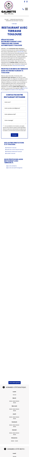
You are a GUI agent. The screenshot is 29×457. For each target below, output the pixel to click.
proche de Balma (12, 166)
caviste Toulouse (11, 153)
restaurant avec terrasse (18, 65)
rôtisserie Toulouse (11, 147)
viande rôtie (20, 51)
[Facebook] (24, 1)
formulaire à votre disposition (16, 89)
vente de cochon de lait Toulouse (15, 149)
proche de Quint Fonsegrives (15, 168)
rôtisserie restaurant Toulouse (14, 151)
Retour (14, 23)
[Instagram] (27, 1)
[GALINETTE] (8, 14)
